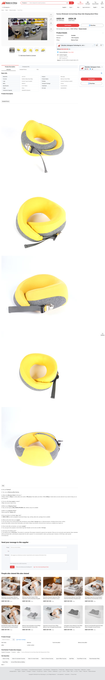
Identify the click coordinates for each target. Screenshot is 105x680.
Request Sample (83, 28)
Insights (88, 669)
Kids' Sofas (3, 642)
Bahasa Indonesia (92, 671)
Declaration (67, 674)
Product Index (77, 669)
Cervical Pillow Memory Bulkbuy (18, 662)
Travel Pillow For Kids (81, 658)
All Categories (6, 7)
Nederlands (55, 671)
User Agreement (60, 674)
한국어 (64, 671)
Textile (6, 10)
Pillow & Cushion (12, 10)
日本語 (68, 671)
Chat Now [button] (93, 25)
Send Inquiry (68, 25)
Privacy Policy (73, 674)
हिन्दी (71, 671)
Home (2, 10)
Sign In (58, 60)
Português (29, 671)
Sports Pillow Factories (61, 658)
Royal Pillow (5, 662)
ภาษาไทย (76, 671)
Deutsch (50, 671)
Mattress (29, 642)
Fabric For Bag (6, 658)
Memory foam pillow (82, 642)
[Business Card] (101, 73)
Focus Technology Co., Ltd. (43, 674)
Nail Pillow (71, 658)
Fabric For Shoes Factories (47, 658)
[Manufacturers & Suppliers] (9, 2)
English (19, 671)
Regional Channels (69, 669)
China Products (25, 669)
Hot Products (17, 669)
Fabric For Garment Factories (18, 658)
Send (12, 567)
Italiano (45, 671)
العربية (60, 671)
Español (23, 671)
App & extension (86, 7)
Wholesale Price (54, 669)
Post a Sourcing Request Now (41, 567)
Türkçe (80, 671)
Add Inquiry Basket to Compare (28, 55)
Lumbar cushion (30, 645)
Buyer (71, 7)
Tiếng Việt (85, 671)
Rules (102, 7)
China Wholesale (46, 669)
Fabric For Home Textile (33, 658)
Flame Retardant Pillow (94, 658)
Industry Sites (61, 669)
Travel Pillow (19, 10)
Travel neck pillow (56, 642)
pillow (2, 645)
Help (78, 7)
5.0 (86, 69)
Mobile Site (83, 669)
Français (34, 671)
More (2, 664)
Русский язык (39, 671)
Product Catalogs (22, 639)
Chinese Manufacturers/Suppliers (35, 669)
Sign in (102, 3)
